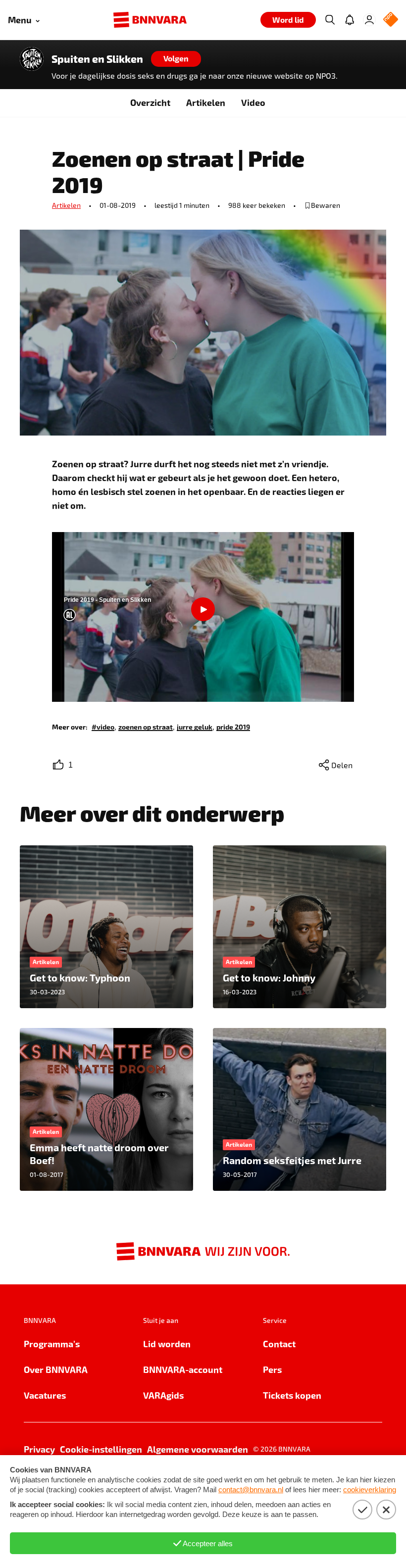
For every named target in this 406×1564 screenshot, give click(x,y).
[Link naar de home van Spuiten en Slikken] (32, 59)
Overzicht (150, 102)
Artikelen (205, 102)
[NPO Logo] (390, 20)
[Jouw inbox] (349, 20)
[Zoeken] (330, 20)
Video (253, 102)
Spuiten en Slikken (97, 59)
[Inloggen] (369, 20)
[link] (103, 726)
